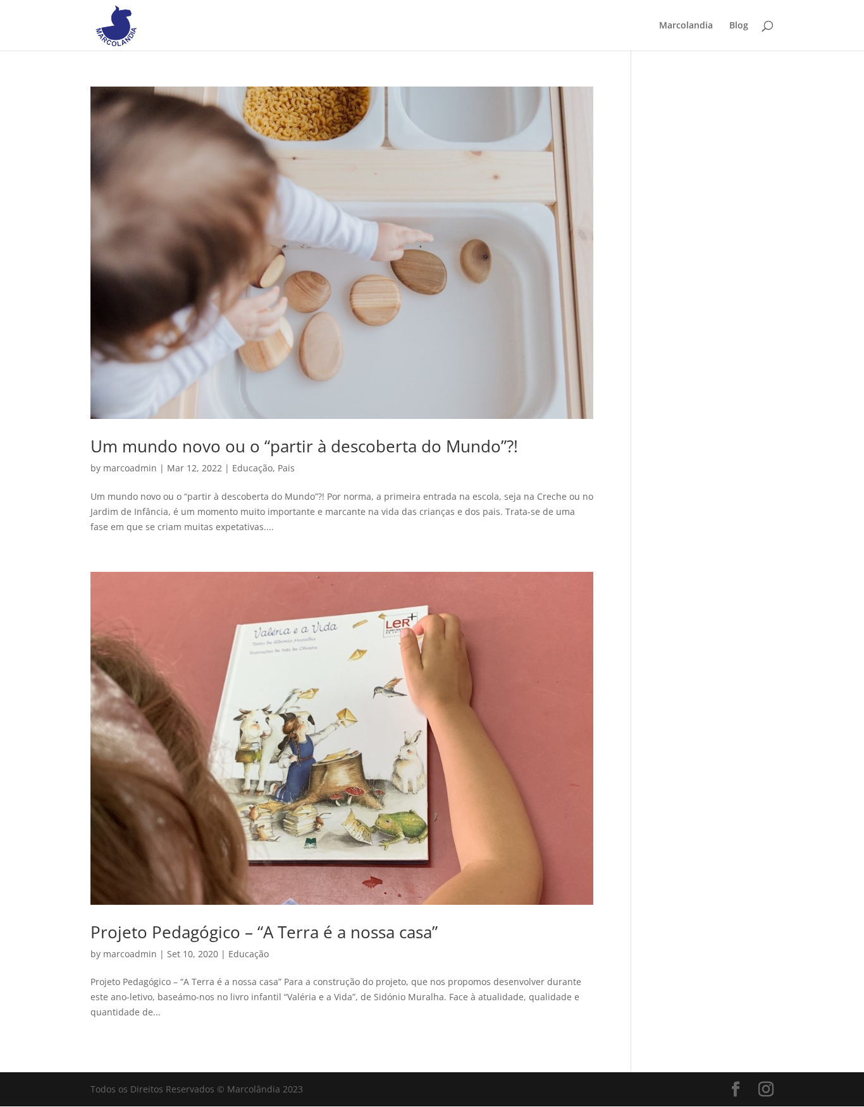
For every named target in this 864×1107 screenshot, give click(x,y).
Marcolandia (686, 26)
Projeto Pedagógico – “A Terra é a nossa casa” (264, 932)
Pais (286, 468)
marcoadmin (130, 468)
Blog (738, 26)
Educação (252, 468)
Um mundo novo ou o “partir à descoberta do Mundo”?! (304, 446)
